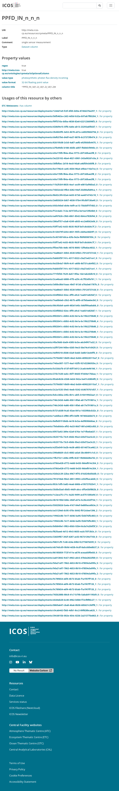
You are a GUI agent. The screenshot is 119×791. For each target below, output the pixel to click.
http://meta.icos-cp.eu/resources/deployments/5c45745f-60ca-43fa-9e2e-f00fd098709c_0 (49, 237)
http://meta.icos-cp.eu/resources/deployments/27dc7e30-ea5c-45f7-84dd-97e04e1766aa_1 (50, 373)
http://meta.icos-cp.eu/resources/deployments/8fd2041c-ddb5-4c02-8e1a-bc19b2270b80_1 (50, 331)
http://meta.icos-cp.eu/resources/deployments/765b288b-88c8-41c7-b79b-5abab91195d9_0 (50, 594)
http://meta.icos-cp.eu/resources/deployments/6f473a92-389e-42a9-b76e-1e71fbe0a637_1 (49, 431)
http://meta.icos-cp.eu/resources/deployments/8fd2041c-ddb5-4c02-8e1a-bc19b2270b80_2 (50, 326)
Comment (7, 42)
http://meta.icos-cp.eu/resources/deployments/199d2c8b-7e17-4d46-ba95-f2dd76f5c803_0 (50, 515)
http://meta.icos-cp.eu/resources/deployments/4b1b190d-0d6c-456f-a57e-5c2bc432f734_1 (49, 499)
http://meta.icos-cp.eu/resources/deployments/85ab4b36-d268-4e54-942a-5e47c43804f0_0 (50, 379)
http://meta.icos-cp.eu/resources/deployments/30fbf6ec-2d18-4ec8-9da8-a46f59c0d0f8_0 (49, 163)
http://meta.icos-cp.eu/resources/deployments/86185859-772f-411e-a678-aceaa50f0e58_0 (49, 552)
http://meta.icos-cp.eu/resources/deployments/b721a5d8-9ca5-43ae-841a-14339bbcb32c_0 (50, 410)
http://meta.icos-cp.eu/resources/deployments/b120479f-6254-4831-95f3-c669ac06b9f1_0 (49, 231)
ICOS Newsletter (18, 714)
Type (4, 46)
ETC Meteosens (10, 105)
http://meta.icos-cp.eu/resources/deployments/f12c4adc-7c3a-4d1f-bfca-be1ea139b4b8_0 (49, 210)
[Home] (11, 5)
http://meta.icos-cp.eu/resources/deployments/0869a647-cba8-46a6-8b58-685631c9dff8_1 (49, 605)
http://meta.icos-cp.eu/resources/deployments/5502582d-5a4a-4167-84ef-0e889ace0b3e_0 (50, 505)
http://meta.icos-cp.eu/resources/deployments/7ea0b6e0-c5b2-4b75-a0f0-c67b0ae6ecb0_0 (50, 300)
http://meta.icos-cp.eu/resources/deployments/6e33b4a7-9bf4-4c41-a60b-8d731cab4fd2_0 (50, 263)
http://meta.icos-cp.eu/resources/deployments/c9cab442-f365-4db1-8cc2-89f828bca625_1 (49, 610)
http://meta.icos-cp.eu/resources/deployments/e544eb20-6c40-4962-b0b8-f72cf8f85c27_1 (49, 599)
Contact (13, 689)
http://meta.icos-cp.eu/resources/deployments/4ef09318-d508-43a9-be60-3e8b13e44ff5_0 (49, 352)
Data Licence (16, 695)
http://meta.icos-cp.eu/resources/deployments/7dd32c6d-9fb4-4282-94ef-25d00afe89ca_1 (49, 189)
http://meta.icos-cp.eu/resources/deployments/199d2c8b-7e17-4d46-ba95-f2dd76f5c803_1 (50, 520)
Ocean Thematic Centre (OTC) (26, 743)
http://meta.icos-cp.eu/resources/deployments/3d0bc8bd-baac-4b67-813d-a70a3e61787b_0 (50, 284)
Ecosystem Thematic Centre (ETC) (28, 737)
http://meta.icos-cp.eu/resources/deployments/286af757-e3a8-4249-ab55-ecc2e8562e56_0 (49, 221)
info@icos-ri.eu (18, 656)
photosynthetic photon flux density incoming (45, 77)
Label (5, 37)
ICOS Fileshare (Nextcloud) (24, 708)
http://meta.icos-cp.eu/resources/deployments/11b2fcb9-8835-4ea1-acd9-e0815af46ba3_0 (49, 184)
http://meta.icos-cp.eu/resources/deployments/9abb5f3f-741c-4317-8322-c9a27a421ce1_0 (49, 258)
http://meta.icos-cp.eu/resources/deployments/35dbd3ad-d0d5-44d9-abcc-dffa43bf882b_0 (50, 489)
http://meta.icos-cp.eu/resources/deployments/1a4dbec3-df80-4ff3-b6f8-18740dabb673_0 (49, 415)
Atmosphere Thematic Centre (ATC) (30, 731)
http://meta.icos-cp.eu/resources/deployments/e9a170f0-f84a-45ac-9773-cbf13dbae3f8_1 (49, 179)
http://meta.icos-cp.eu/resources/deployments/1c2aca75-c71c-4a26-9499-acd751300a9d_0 (50, 494)
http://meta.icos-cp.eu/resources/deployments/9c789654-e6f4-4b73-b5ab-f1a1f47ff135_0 (49, 578)
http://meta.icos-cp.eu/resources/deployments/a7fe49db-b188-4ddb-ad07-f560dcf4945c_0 (50, 147)
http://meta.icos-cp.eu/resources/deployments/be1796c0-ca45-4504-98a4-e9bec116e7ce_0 (50, 168)
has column (26, 105)
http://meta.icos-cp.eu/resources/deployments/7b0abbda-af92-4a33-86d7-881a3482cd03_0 (50, 426)
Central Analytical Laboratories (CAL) (30, 749)
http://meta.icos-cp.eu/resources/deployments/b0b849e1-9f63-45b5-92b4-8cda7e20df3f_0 (49, 526)
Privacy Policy (17, 769)
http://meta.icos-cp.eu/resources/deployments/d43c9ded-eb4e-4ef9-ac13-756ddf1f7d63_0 (49, 205)
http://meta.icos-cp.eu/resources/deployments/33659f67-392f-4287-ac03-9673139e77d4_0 (49, 536)
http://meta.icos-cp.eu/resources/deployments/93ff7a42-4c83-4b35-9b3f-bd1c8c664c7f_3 (49, 226)
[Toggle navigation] (111, 5)
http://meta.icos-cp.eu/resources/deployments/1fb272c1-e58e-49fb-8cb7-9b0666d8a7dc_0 (50, 457)
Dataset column (30, 46)
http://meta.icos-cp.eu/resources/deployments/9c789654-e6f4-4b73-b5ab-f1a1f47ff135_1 (49, 584)
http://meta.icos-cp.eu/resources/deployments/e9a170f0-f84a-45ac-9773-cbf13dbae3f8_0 (49, 153)
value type (7, 77)
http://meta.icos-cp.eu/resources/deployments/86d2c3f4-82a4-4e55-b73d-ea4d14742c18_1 (50, 195)
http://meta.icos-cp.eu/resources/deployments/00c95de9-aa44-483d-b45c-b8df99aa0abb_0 (50, 305)
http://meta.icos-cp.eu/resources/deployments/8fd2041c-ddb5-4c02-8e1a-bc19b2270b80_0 (50, 315)
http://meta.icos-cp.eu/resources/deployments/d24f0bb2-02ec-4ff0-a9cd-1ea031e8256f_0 (49, 294)
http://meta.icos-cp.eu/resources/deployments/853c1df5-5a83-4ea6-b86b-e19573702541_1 (50, 484)
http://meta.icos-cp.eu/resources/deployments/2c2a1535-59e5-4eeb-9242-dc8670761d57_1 (50, 389)
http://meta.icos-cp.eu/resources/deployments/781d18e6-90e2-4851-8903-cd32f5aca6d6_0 (50, 478)
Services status (18, 701)
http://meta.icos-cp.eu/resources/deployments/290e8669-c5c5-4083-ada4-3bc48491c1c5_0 (50, 452)
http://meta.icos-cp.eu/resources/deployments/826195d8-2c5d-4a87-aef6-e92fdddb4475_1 (50, 142)
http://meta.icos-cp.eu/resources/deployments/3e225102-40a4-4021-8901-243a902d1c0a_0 (50, 158)
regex (5, 65)
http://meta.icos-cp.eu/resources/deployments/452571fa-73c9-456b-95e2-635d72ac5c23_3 (49, 436)
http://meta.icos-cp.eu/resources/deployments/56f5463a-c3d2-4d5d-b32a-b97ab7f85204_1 (50, 116)
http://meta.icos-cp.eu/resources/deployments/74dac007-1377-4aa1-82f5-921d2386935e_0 (50, 363)
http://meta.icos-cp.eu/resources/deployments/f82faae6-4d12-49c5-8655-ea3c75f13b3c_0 (49, 531)
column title (8, 86)
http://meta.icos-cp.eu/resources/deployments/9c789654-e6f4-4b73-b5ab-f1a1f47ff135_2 (49, 589)
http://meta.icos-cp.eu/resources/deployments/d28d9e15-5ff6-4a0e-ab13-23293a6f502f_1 (49, 126)
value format (9, 82)
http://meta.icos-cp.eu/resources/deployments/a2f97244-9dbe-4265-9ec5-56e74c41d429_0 (50, 347)
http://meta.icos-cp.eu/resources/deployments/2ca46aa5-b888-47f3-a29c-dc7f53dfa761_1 (49, 279)
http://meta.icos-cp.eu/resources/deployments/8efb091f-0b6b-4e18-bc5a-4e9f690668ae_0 (49, 421)
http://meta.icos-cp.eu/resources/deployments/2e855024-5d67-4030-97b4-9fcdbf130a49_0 (50, 200)
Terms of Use (17, 763)
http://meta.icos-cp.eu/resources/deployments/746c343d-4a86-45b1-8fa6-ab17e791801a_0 (50, 405)
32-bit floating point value (35, 82)
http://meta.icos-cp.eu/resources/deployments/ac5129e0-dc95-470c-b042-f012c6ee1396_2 (49, 510)
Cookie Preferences (20, 775)
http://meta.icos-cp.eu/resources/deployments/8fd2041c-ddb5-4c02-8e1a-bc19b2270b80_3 (50, 337)
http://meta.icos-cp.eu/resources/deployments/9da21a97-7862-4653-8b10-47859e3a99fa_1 (50, 568)
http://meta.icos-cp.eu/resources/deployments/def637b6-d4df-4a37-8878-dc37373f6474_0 (49, 137)
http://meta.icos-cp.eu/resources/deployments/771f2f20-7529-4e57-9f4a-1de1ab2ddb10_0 (49, 273)
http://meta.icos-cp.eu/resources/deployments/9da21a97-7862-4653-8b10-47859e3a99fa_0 (50, 563)
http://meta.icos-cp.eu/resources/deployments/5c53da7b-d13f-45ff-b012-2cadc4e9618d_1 (49, 368)
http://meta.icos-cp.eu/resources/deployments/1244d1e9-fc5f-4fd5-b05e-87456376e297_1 (49, 110)
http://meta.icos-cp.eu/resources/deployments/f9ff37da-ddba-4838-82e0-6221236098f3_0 (49, 121)
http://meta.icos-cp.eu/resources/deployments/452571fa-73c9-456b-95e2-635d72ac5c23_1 (49, 442)
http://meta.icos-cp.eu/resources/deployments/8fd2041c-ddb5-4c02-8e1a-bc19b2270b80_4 (50, 321)
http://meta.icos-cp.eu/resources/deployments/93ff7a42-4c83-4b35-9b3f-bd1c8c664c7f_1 (49, 242)
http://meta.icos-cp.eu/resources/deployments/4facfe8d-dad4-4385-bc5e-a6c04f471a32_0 (49, 342)
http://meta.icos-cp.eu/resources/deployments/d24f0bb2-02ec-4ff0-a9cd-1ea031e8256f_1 (49, 310)
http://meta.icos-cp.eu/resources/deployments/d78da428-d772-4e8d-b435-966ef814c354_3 (50, 463)
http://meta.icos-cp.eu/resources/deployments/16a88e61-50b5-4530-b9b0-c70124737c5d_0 (50, 289)
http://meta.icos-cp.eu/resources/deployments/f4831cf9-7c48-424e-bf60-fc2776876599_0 (49, 542)
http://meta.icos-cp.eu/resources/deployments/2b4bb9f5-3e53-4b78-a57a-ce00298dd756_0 (50, 131)
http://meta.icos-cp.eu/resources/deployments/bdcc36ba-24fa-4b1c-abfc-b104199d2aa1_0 (50, 394)
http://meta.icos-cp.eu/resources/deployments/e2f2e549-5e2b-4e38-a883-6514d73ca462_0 (50, 447)
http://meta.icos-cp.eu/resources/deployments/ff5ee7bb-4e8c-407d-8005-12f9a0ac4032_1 (49, 247)
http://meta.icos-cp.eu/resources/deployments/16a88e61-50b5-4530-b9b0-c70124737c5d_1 (50, 252)
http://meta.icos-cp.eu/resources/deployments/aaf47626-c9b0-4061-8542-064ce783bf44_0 (49, 216)
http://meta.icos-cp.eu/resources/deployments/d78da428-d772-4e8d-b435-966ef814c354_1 (50, 468)
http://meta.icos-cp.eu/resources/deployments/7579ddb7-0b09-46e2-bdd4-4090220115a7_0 (50, 358)
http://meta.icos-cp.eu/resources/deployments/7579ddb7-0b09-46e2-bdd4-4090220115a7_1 (50, 384)
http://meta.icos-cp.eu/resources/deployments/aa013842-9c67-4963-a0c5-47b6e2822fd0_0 (50, 557)
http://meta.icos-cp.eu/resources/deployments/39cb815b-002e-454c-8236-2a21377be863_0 (50, 615)
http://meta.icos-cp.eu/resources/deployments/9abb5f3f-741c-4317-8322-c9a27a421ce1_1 (49, 268)
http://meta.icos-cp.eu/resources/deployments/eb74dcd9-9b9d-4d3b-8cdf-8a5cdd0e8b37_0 (50, 547)
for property (105, 110)
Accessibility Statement (22, 781)
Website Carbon (39, 670)
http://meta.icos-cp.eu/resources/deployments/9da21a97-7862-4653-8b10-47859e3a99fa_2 (50, 573)
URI (4, 30)
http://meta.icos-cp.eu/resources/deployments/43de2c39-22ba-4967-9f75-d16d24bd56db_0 (50, 473)
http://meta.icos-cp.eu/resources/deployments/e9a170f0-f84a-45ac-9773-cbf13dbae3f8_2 (49, 174)
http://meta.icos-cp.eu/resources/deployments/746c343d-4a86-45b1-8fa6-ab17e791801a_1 (50, 400)
